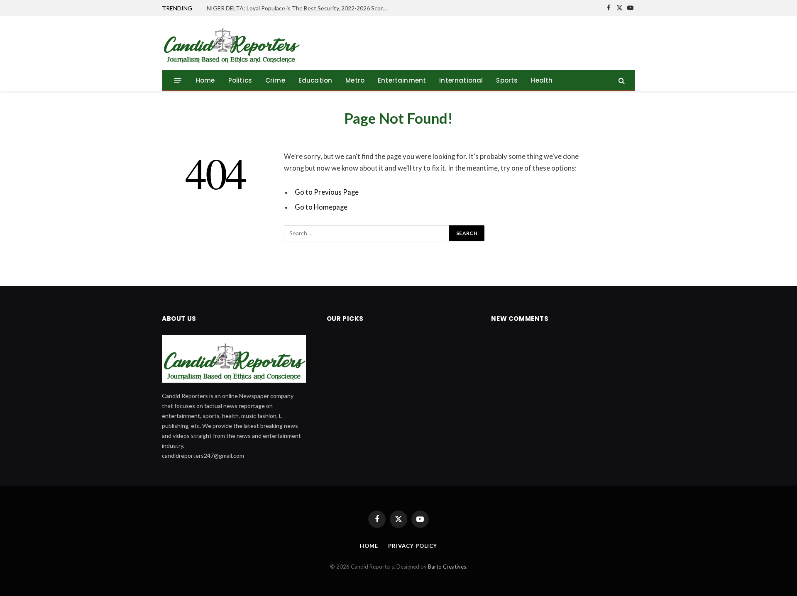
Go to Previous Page (327, 192)
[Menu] (177, 80)
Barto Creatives (447, 566)
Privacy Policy (412, 545)
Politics (240, 80)
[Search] (621, 80)
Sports (507, 80)
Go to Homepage (321, 207)
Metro (354, 80)
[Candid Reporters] (231, 43)
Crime (275, 80)
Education (315, 80)
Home (205, 80)
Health (542, 80)
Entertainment (402, 80)
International (461, 80)
